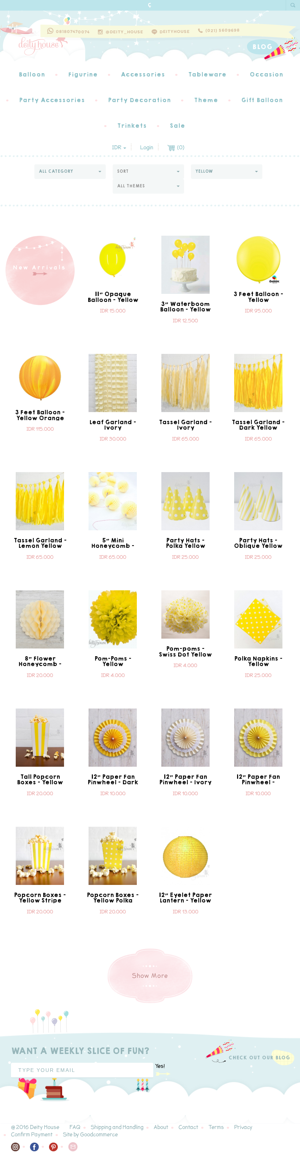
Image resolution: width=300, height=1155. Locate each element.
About (161, 1127)
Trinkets (132, 126)
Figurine (83, 74)
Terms (216, 1127)
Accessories (143, 74)
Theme (206, 100)
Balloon (32, 74)
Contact (188, 1127)
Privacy (243, 1127)
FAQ (75, 1127)
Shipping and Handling (117, 1127)
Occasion (266, 74)
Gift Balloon (262, 100)
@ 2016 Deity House (35, 1127)
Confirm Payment (32, 1135)
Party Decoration (139, 100)
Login (146, 148)
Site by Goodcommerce (90, 1135)
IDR (117, 148)
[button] (70, 171)
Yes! (160, 1066)
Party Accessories (52, 100)
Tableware (207, 74)
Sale (177, 126)
